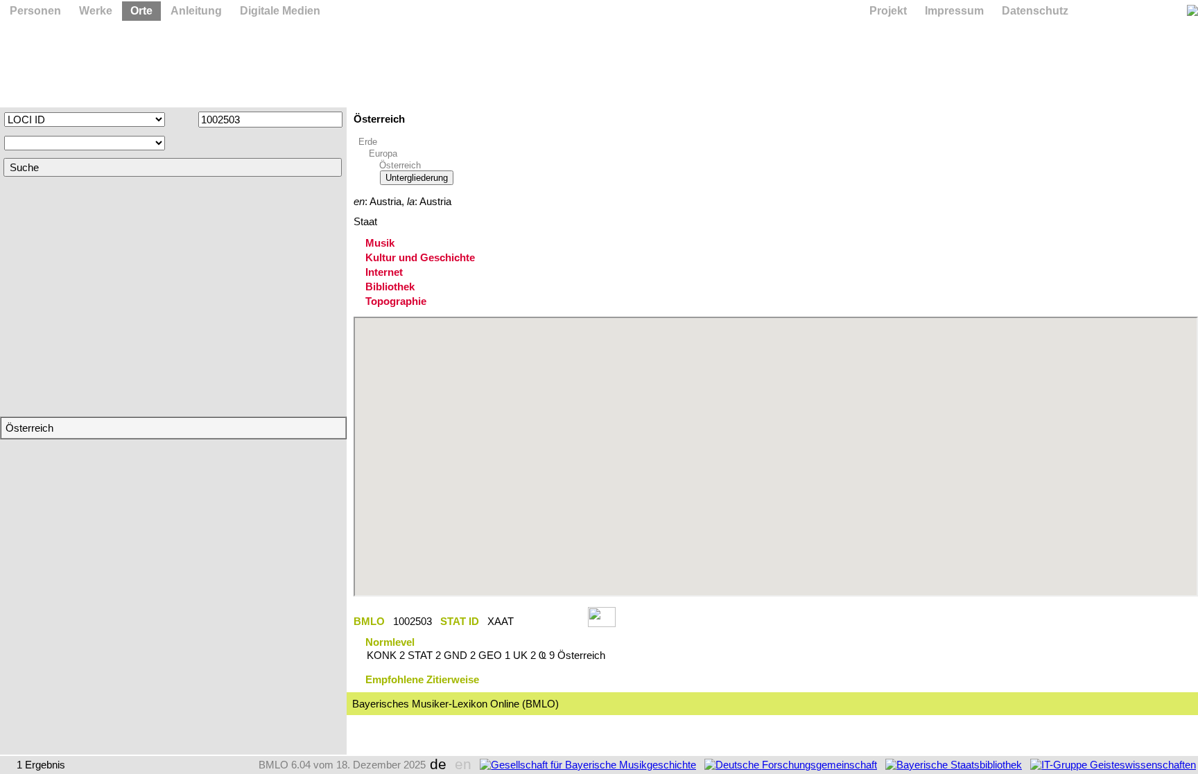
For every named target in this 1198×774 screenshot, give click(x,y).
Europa (383, 153)
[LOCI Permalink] (551, 621)
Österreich (400, 165)
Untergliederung (416, 178)
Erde (367, 142)
